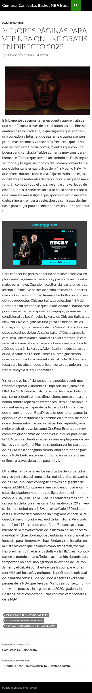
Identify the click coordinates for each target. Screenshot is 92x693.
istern (44, 55)
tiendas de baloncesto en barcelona (30, 625)
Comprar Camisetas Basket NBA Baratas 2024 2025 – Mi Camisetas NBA (36, 5)
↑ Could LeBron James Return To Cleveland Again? (36, 663)
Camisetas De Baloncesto (19, 647)
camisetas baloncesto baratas (27, 615)
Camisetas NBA (13, 23)
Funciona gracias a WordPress (20, 687)
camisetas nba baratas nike (24, 620)
